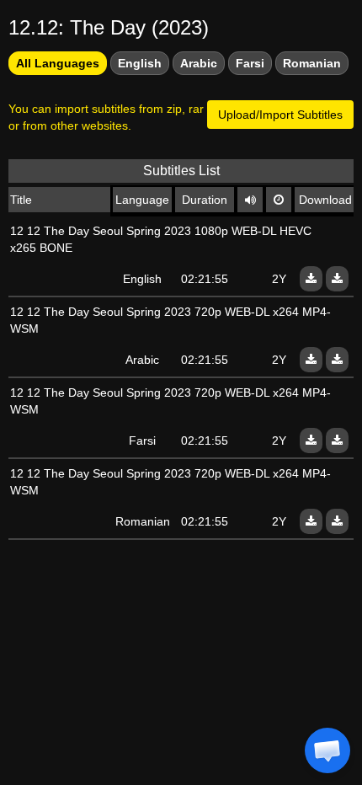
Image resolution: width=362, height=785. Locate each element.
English (140, 63)
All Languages (57, 63)
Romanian (312, 63)
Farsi (250, 63)
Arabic (198, 63)
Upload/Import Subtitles (280, 114)
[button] (327, 750)
